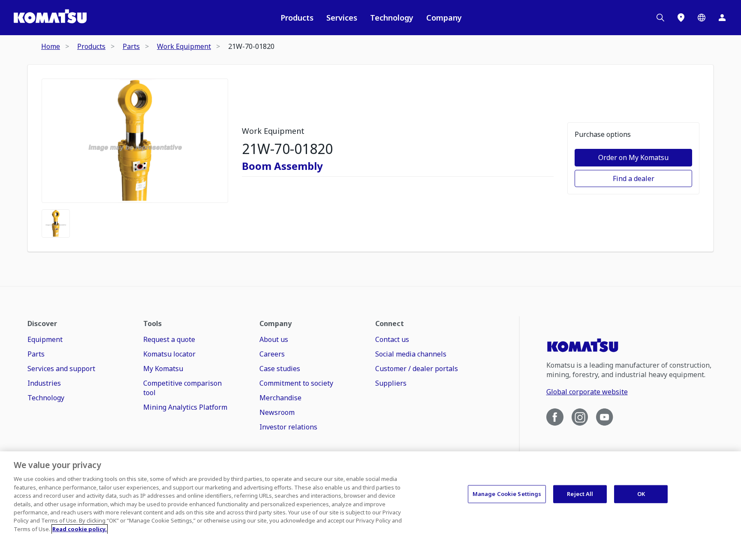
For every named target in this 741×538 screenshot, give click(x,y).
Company (444, 17)
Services (341, 17)
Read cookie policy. (79, 529)
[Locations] (681, 17)
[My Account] (722, 17)
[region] (370, 494)
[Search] (660, 17)
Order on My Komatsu (633, 157)
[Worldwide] (701, 17)
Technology (391, 17)
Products (296, 17)
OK (641, 494)
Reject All (580, 494)
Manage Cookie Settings (507, 494)
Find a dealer (633, 178)
